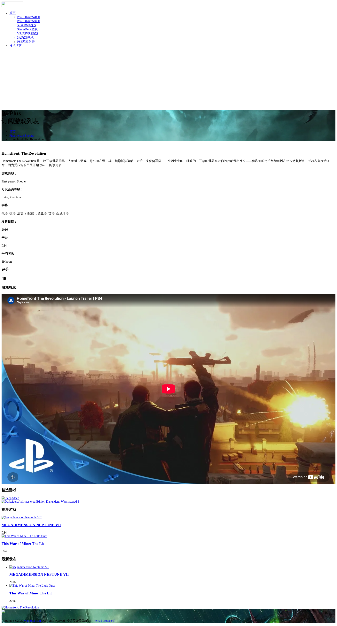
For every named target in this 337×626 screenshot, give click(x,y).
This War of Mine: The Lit (23, 544)
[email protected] (104, 620)
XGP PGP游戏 (26, 25)
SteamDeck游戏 (27, 29)
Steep (15, 498)
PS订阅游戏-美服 (28, 17)
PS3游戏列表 (26, 41)
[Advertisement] (168, 78)
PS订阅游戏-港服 (28, 21)
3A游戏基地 (25, 37)
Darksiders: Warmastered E (63, 501)
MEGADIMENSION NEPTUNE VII (31, 525)
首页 (12, 13)
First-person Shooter (21, 135)
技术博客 (15, 45)
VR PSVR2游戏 (27, 33)
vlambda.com (32, 620)
